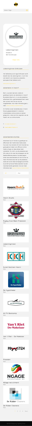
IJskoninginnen (9, 244)
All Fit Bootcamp (10, 313)
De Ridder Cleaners (11, 406)
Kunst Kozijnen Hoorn (12, 267)
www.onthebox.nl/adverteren (14, 105)
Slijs (19, 173)
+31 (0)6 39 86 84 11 (10, 124)
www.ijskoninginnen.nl (9, 83)
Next (26, 411)
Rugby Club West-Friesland (14, 221)
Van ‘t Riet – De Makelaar (13, 336)
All (6, 173)
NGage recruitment (11, 382)
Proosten (6, 359)
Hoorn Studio (8, 198)
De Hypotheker (9, 290)
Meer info (16, 60)
